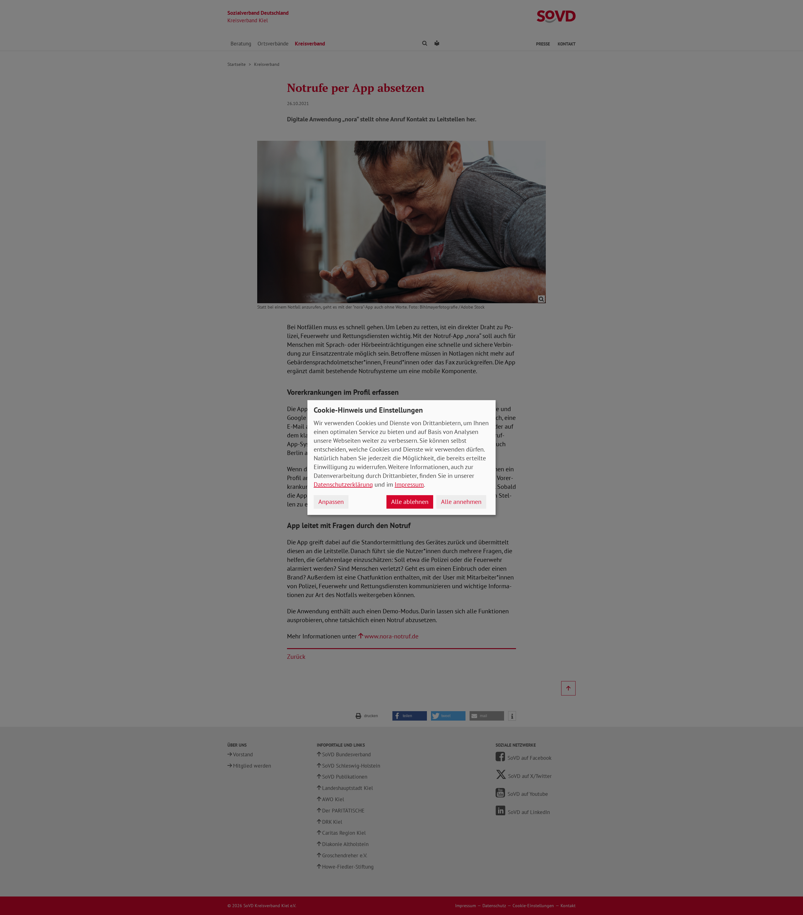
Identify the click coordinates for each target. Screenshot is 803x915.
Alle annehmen (461, 502)
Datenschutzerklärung (343, 484)
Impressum (409, 484)
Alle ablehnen (409, 502)
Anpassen (331, 502)
